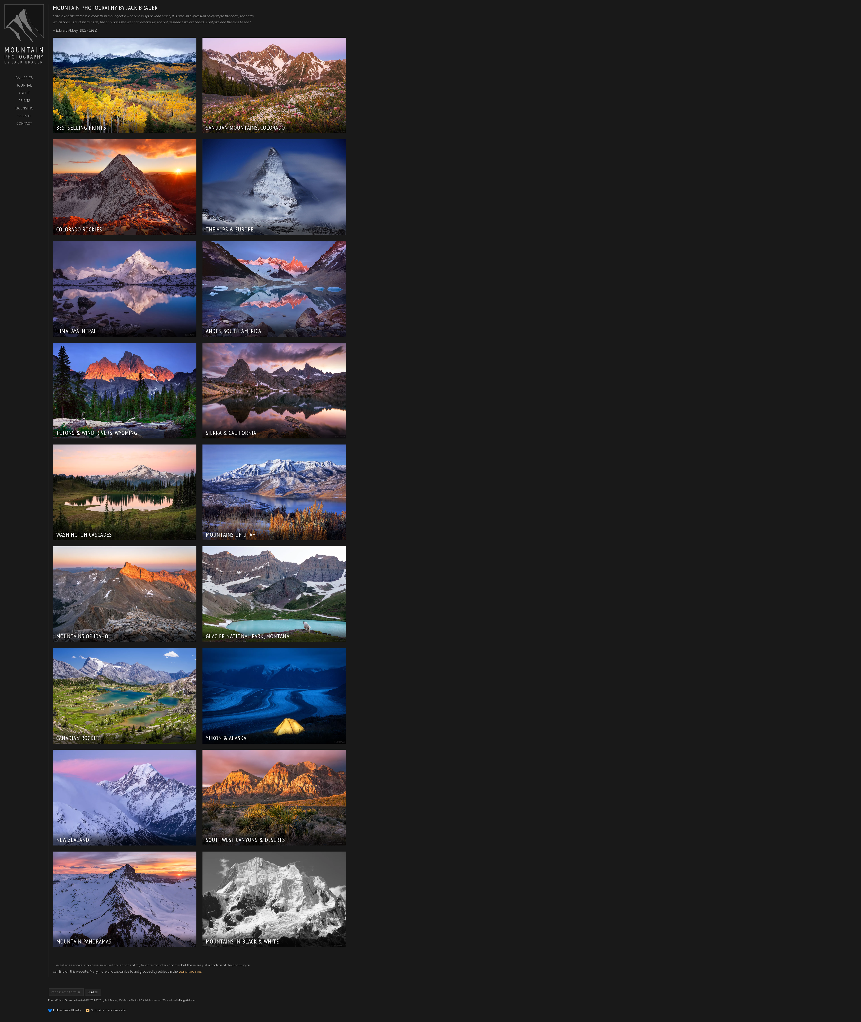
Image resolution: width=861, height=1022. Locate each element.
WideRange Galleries (184, 1000)
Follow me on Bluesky (67, 1010)
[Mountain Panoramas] (124, 944)
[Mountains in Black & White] (274, 943)
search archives (190, 971)
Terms (68, 1000)
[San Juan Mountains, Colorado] (274, 130)
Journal (24, 85)
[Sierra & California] (274, 435)
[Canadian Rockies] (124, 740)
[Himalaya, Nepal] (124, 333)
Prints (24, 100)
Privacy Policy (55, 1000)
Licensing (24, 108)
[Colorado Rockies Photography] (124, 231)
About (24, 92)
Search (24, 115)
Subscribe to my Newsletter (108, 1010)
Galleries (24, 77)
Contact (24, 123)
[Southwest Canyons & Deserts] (274, 842)
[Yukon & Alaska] (274, 740)
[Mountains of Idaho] (124, 638)
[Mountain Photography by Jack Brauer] (24, 40)
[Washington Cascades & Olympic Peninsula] (124, 537)
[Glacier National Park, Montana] (274, 638)
